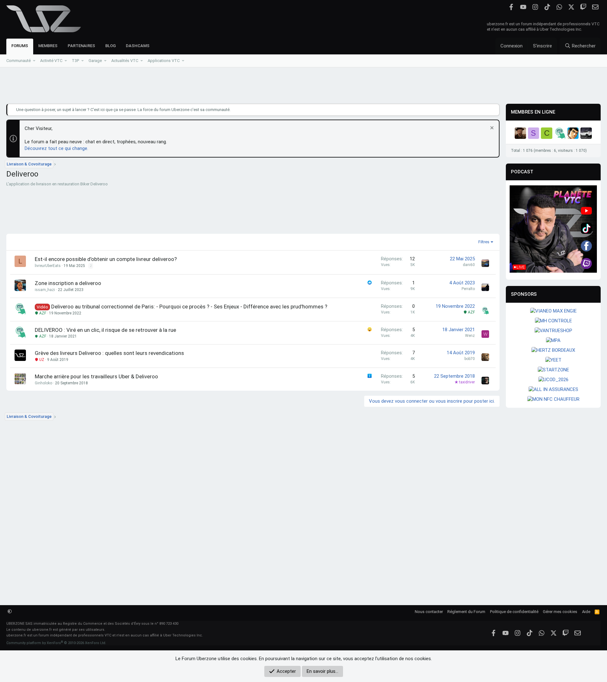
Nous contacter (429, 611)
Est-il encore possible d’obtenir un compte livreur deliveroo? (106, 259)
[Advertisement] (303, 85)
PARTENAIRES (81, 45)
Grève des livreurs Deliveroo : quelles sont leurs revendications (109, 353)
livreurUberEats (48, 266)
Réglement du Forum (466, 611)
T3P (75, 60)
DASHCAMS (138, 45)
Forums (19, 45)
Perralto (468, 289)
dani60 (469, 265)
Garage (95, 60)
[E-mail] (595, 7)
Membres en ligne (533, 112)
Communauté (18, 60)
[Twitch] (583, 7)
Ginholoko (43, 383)
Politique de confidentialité (514, 611)
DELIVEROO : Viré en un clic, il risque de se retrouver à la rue (105, 330)
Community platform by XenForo (56, 643)
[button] (34, 60)
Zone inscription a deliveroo (68, 283)
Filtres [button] (483, 241)
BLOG (110, 45)
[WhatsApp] (559, 7)
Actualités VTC (124, 60)
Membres (48, 45)
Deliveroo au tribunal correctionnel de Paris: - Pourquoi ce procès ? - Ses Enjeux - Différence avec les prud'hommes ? (189, 306)
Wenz (470, 335)
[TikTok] (547, 7)
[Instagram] (535, 7)
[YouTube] (523, 7)
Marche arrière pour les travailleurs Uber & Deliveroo (96, 376)
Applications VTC (164, 60)
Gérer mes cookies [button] (560, 611)
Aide (586, 611)
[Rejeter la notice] (491, 128)
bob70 (469, 358)
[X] (571, 7)
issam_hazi (45, 290)
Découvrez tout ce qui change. (56, 148)
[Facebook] (511, 7)
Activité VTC (51, 60)
